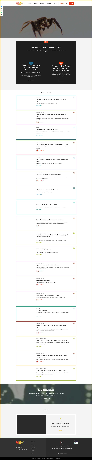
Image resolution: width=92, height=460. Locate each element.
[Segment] (46, 42)
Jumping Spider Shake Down (45, 250)
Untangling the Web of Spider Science (47, 295)
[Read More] (46, 51)
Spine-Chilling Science (60, 423)
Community (48, 3)
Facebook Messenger (1, 6)
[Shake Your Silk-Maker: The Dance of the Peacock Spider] (37, 333)
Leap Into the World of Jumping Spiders (48, 174)
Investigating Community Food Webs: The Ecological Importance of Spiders (52, 235)
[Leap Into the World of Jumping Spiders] (37, 181)
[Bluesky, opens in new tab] (23, 449)
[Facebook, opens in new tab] (21, 449)
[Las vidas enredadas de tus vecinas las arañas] (37, 226)
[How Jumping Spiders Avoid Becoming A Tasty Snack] (37, 151)
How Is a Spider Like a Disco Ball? (46, 205)
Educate (42, 3)
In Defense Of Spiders (43, 280)
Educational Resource (41, 233)
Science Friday (20, 3)
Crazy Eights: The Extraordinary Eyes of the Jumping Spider (52, 160)
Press (32, 453)
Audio (30, 3)
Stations (33, 447)
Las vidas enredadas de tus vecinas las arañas (50, 220)
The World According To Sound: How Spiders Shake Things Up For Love (51, 356)
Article (38, 97)
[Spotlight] (46, 12)
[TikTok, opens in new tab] (18, 449)
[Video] (31, 63)
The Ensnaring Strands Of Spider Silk (47, 129)
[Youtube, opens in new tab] (19, 449)
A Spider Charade (41, 310)
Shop (67, 3)
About (55, 3)
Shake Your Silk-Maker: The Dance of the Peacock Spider (51, 326)
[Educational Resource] (74, 233)
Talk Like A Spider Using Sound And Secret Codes (51, 370)
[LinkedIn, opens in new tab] (26, 449)
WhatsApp (1, 12)
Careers (32, 450)
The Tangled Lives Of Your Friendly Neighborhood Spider (51, 115)
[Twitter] (1, 8)
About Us (33, 441)
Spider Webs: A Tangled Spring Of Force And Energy (52, 340)
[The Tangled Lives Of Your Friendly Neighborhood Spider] (37, 122)
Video (37, 127)
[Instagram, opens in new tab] (16, 449)
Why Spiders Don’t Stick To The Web (47, 189)
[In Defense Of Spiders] (37, 285)
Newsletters (33, 445)
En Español (62, 3)
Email (1, 15)
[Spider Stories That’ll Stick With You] (37, 271)
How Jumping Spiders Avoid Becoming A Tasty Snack (52, 144)
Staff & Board (34, 448)
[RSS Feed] (27, 449)
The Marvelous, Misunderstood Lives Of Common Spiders (51, 100)
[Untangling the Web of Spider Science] (37, 300)
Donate (71, 3)
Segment (38, 112)
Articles (35, 3)
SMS (1, 10)
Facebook (1, 4)
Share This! (45, 398)
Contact (33, 451)
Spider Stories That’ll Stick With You (47, 265)
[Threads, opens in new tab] (24, 449)
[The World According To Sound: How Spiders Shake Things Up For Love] (37, 362)
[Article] (74, 97)
